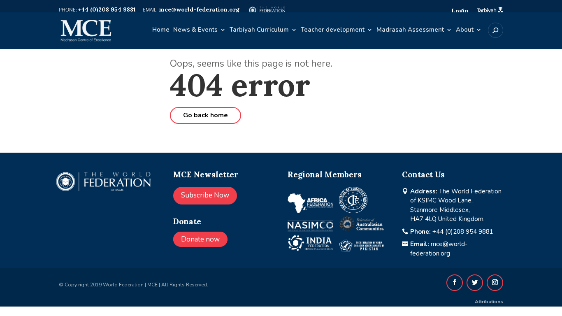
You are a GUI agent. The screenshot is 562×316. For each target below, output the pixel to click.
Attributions (489, 301)
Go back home (205, 115)
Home (161, 30)
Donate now (200, 239)
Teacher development (333, 30)
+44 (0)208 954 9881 (462, 232)
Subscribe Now (205, 195)
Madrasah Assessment (410, 30)
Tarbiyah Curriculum (259, 30)
